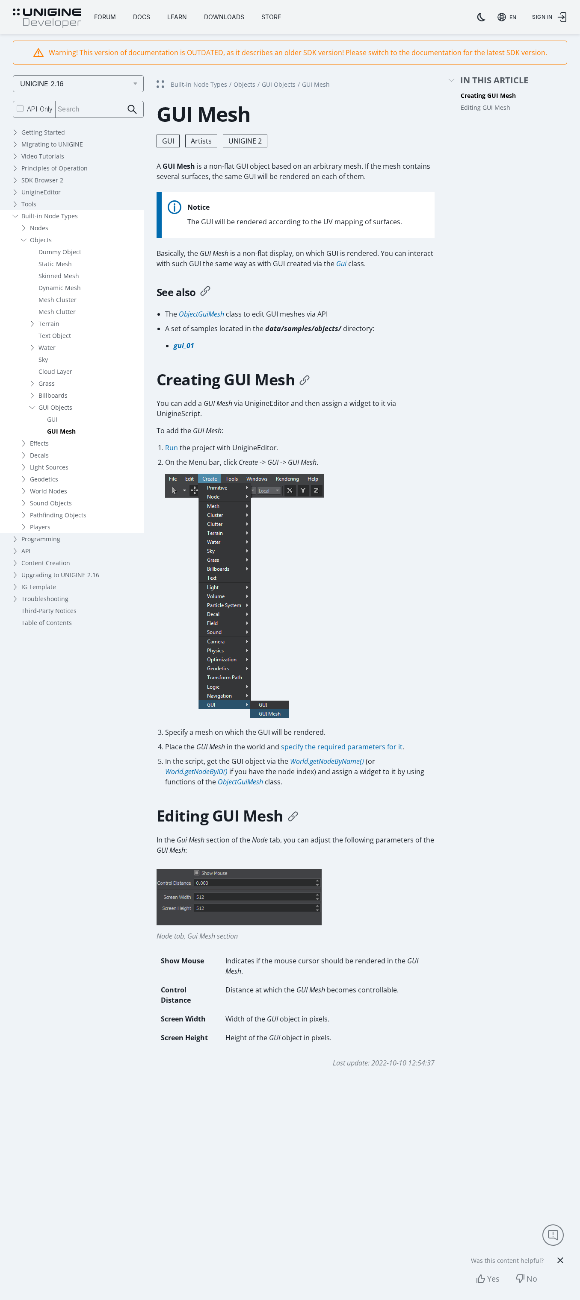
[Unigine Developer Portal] (47, 18)
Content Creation (45, 563)
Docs (141, 17)
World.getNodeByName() (327, 761)
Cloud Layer (55, 371)
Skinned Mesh (58, 276)
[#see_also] (205, 292)
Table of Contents (46, 623)
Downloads (224, 17)
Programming (40, 539)
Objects (41, 240)
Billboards (53, 395)
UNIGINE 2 (245, 141)
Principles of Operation (54, 168)
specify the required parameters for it (341, 746)
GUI (52, 419)
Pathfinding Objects (58, 515)
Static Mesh (55, 264)
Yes (493, 1279)
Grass (46, 383)
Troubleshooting (44, 599)
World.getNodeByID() (196, 771)
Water (47, 347)
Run (171, 447)
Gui (341, 263)
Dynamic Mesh (59, 288)
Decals (39, 455)
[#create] (304, 379)
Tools (28, 204)
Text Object (54, 336)
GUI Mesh (61, 431)
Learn (177, 17)
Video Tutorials (42, 156)
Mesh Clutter (57, 312)
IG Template (38, 587)
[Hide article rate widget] (560, 1260)
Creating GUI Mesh (488, 95)
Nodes (39, 228)
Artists (201, 141)
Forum (105, 17)
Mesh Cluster (57, 300)
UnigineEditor (41, 192)
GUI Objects (55, 407)
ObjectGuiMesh (201, 314)
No (532, 1279)
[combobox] (508, 17)
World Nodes (48, 491)
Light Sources (49, 467)
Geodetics (44, 479)
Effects (39, 443)
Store (271, 17)
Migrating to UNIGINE (52, 144)
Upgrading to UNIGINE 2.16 (60, 575)
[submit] (132, 109)
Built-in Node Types (49, 216)
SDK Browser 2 (42, 180)
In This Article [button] (494, 80)
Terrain (48, 324)
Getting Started (43, 132)
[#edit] (293, 816)
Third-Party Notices (49, 611)
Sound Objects (51, 503)
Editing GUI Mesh (485, 107)
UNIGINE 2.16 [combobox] (42, 83)
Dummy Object (59, 252)
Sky (43, 359)
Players (40, 527)
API (25, 551)
